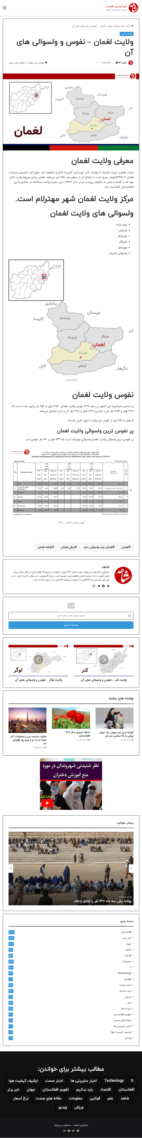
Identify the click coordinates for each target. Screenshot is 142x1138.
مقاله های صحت (122, 1020)
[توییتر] (98, 586)
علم (129, 1002)
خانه (128, 26)
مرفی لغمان (68, 547)
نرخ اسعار (126, 1008)
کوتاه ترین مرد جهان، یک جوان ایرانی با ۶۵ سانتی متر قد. (116, 734)
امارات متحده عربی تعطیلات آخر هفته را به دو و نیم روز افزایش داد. (28, 740)
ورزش (128, 997)
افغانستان (126, 932)
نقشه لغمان (45, 547)
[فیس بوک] (102, 586)
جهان (128, 944)
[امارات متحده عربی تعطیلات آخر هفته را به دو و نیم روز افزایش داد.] (27, 720)
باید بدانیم (119, 26)
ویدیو (128, 1038)
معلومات (126, 961)
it (130, 967)
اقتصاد (127, 955)
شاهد (124, 62)
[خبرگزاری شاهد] (121, 8)
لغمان (125, 547)
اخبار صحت (125, 985)
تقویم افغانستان (122, 1014)
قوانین (127, 979)
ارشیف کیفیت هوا (121, 1032)
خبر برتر (127, 938)
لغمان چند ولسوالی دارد (98, 547)
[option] (71, 868)
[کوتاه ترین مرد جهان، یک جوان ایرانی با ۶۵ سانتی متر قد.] (114, 718)
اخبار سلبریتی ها (122, 1026)
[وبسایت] (107, 586)
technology (124, 973)
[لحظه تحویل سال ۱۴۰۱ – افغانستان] (71, 718)
